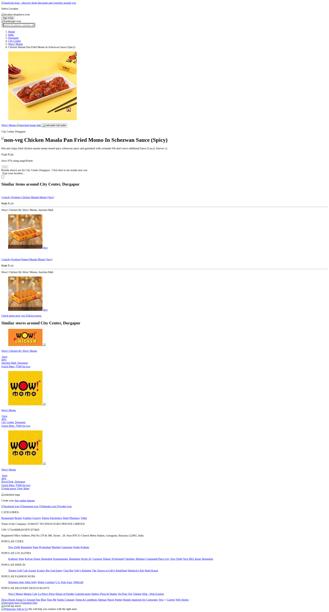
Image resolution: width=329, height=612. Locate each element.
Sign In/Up (8, 18)
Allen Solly (31, 582)
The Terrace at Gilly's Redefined (109, 570)
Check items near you (13, 315)
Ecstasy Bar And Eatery (50, 570)
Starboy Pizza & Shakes (104, 593)
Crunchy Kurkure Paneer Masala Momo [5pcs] (26, 259)
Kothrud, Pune (16, 558)
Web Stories (182, 599)
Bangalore (26, 547)
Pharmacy (74, 518)
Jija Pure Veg (125, 593)
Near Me (51, 599)
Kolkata (85, 547)
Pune (35, 547)
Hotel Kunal (151, 570)
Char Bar (68, 570)
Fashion (27, 518)
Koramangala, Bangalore (66, 558)
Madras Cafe (30, 593)
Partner (119, 599)
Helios (41, 582)
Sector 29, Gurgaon (91, 558)
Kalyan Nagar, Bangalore (38, 558)
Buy (45, 247)
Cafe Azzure (29, 570)
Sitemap (102, 599)
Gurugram (66, 547)
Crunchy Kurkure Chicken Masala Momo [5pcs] (27, 197)
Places (110, 599)
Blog (43, 599)
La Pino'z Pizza (46, 593)
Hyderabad (45, 547)
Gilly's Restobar (82, 570)
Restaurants (7, 518)
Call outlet (60, 125)
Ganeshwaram (82, 593)
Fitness (45, 518)
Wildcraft (78, 582)
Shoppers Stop (16, 582)
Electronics (56, 518)
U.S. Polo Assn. (64, 582)
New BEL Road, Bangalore (198, 558)
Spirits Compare (66, 599)
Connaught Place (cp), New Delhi (163, 558)
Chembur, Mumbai (134, 558)
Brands (127, 599)
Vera (161, 599)
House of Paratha (65, 593)
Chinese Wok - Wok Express (148, 593)
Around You (33, 599)
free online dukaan (25, 500)
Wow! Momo (9, 125)
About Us (21, 599)
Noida (76, 547)
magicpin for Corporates (145, 599)
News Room (8, 599)
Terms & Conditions (86, 599)
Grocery (36, 518)
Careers (171, 599)
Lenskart (50, 582)
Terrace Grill (15, 570)
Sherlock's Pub (136, 570)
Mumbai (56, 547)
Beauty (18, 518)
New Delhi (14, 547)
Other (84, 518)
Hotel (66, 518)
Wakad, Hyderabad (113, 558)
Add (5, 167)
